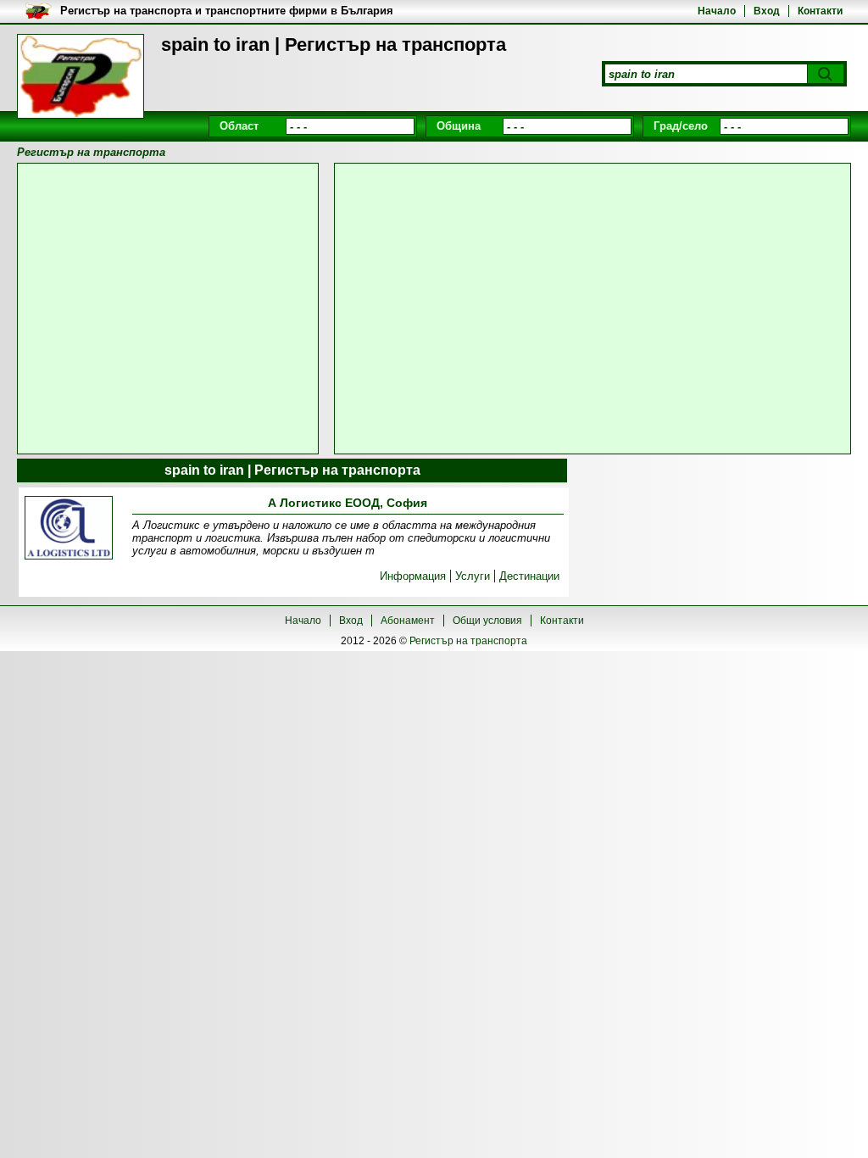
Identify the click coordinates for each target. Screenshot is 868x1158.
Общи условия (487, 620)
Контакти (820, 11)
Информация (413, 576)
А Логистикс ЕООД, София (347, 502)
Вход (767, 11)
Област (239, 126)
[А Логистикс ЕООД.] (69, 529)
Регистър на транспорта (468, 641)
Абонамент (408, 620)
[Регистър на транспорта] (80, 76)
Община (459, 126)
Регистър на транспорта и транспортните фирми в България (226, 10)
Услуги (472, 576)
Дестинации (529, 576)
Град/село (681, 126)
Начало (717, 11)
